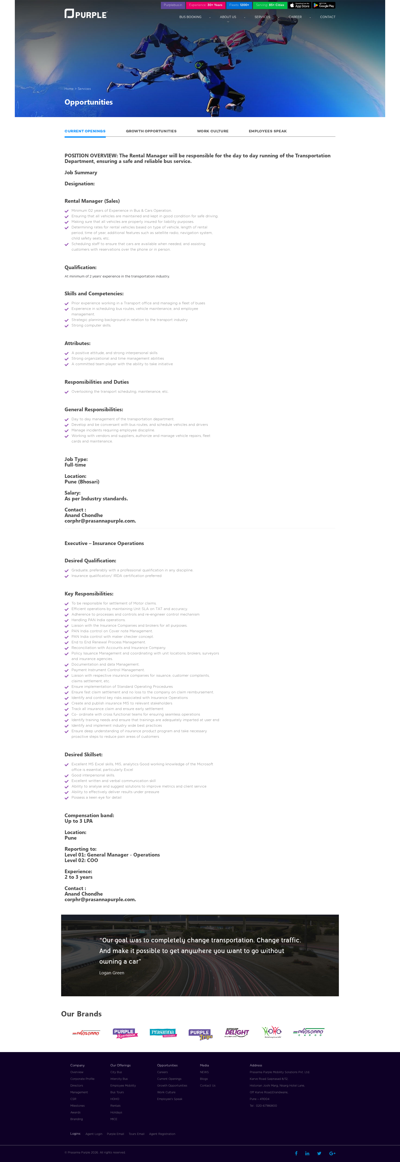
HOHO (114, 1099)
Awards (75, 1112)
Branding (76, 1119)
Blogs (204, 1079)
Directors (76, 1085)
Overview (76, 1072)
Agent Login (93, 1134)
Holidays (116, 1112)
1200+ (239, 5)
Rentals (115, 1105)
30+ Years (205, 5)
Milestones (77, 1105)
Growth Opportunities (151, 131)
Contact (327, 17)
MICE (113, 1119)
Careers (162, 1072)
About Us (228, 17)
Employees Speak (268, 131)
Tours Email (136, 1134)
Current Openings (85, 131)
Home (69, 88)
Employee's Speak (169, 1099)
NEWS (204, 1072)
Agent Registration (162, 1134)
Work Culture (213, 131)
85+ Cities (270, 5)
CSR (73, 1099)
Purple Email (115, 1134)
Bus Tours (117, 1092)
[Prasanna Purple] (86, 13)
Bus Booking (190, 17)
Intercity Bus (119, 1079)
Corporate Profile (82, 1079)
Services (262, 17)
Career (295, 17)
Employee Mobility (123, 1085)
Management (79, 1092)
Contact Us (208, 1085)
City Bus (116, 1072)
